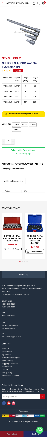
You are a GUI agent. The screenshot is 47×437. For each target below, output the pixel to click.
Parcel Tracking (7, 361)
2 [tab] (22, 261)
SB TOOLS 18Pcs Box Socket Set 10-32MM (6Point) (12, 238)
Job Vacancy (7, 352)
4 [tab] (27, 261)
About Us (5, 349)
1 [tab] (19, 261)
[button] (43, 3)
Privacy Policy (7, 373)
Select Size (6, 124)
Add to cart (12, 434)
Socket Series (18, 169)
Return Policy (7, 367)
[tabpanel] (12, 236)
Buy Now (35, 434)
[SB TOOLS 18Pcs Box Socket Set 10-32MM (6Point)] (12, 223)
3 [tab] (24, 261)
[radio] (16, 125)
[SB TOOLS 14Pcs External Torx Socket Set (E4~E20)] (35, 223)
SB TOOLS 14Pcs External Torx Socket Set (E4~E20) (35, 239)
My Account (6, 355)
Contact (5, 370)
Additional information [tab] (13, 181)
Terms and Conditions (10, 376)
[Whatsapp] (39, 430)
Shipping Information (10, 364)
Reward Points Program (11, 358)
